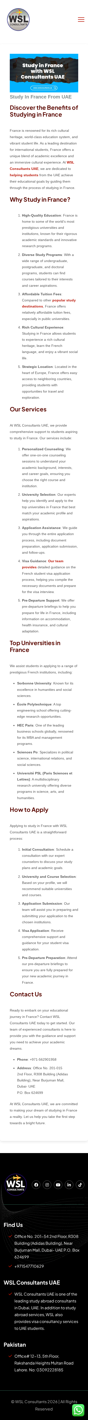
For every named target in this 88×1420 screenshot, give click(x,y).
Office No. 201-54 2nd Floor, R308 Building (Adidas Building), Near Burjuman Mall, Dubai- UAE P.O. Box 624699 (46, 1246)
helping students (24, 175)
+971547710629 (29, 1266)
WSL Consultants (31, 1401)
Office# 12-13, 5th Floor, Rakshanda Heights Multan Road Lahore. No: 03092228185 (44, 1363)
